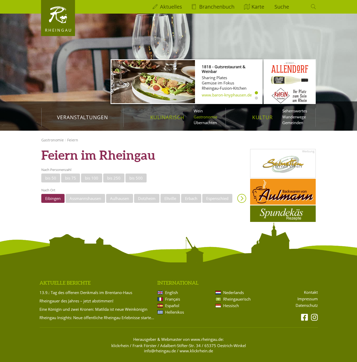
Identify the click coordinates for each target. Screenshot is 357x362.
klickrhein (120, 345)
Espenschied (217, 198)
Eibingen (53, 198)
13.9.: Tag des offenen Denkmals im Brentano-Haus (85, 292)
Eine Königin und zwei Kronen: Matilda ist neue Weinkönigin (93, 309)
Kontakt (311, 292)
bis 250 (113, 178)
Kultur (262, 117)
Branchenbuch (216, 6)
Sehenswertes (294, 110)
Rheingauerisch (237, 299)
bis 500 (136, 178)
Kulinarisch (167, 117)
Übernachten (205, 122)
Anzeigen (241, 198)
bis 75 (70, 178)
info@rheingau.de (160, 350)
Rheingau (58, 30)
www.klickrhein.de (196, 350)
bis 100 (91, 178)
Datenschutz (307, 305)
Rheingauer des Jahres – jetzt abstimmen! (76, 300)
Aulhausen (119, 198)
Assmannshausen (85, 198)
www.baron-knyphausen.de (227, 94)
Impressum (307, 298)
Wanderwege (294, 116)
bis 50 (50, 178)
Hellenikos (174, 312)
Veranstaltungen (82, 117)
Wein (198, 110)
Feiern (72, 139)
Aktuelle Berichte (65, 283)
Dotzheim (147, 198)
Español (172, 305)
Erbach (191, 198)
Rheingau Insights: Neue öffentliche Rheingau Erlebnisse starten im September (97, 317)
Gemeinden (292, 122)
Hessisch (231, 305)
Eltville (170, 198)
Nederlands (233, 292)
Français (172, 299)
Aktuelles (171, 6)
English (171, 292)
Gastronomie (205, 116)
